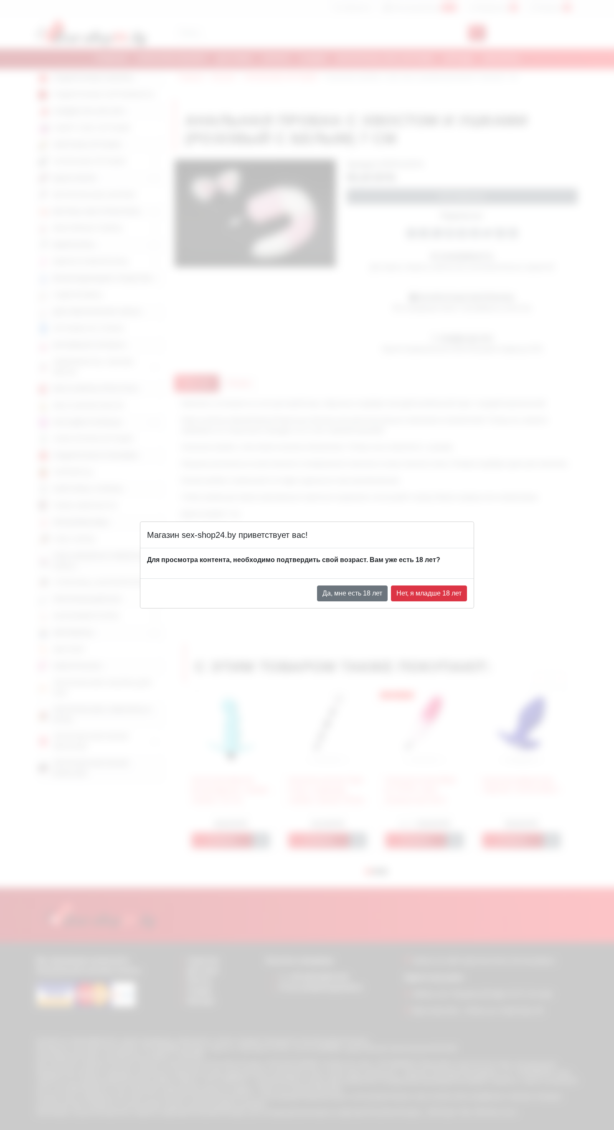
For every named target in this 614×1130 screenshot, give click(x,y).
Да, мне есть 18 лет (352, 593)
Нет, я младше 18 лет (429, 593)
